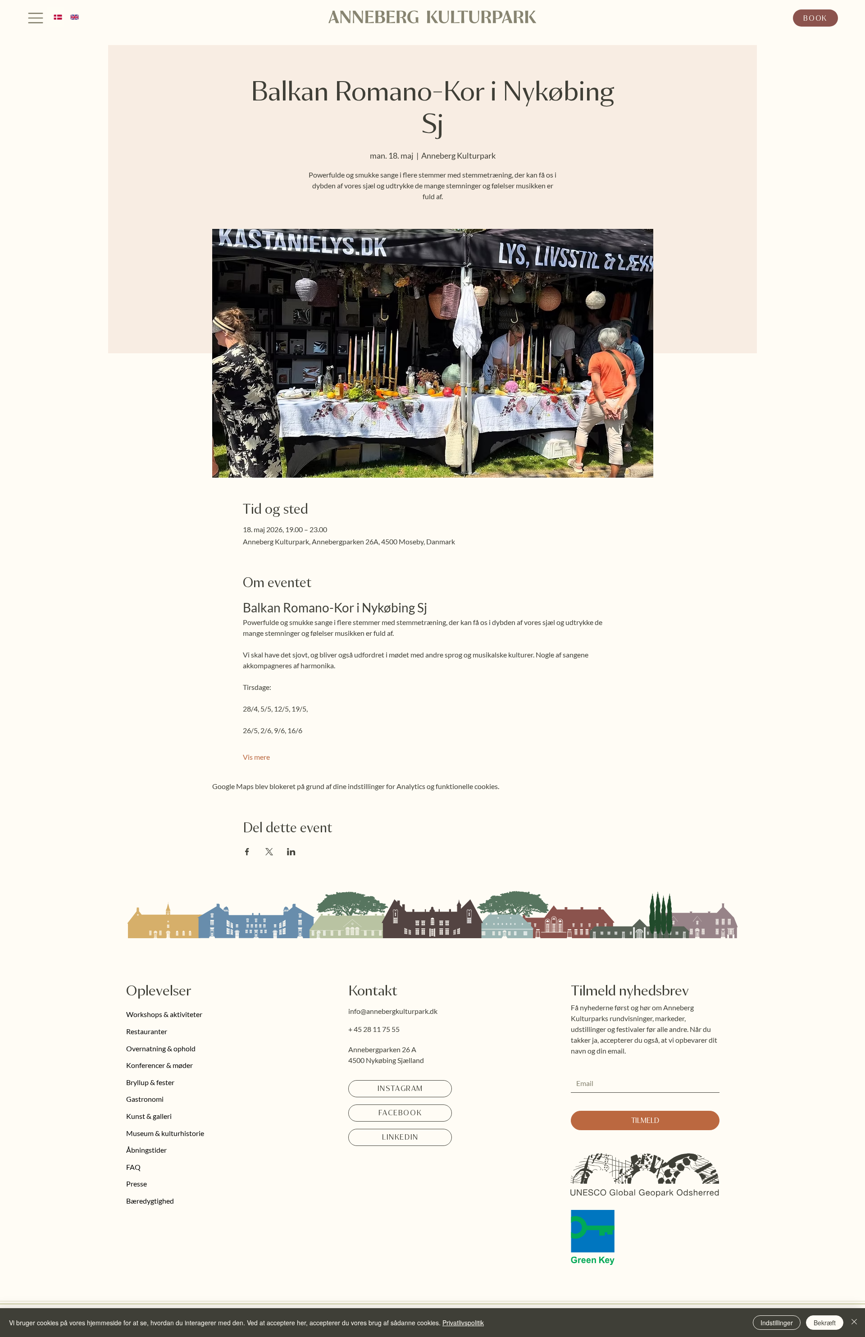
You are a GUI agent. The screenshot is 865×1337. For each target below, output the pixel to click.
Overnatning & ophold (161, 1048)
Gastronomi (145, 1099)
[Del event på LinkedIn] (291, 851)
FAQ (133, 1167)
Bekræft (825, 1322)
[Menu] (36, 18)
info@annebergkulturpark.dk (392, 1011)
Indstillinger (776, 1322)
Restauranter (146, 1031)
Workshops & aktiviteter (164, 1014)
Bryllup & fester (150, 1082)
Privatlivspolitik (463, 1322)
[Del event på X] (269, 851)
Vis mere (256, 757)
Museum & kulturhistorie (165, 1133)
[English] (72, 17)
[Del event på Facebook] (247, 851)
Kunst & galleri (149, 1116)
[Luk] (854, 1322)
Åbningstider (146, 1149)
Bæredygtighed (150, 1200)
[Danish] (55, 17)
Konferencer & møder (159, 1065)
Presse (136, 1183)
